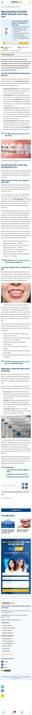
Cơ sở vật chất (5, 648)
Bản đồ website (6, 651)
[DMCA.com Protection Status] (6, 670)
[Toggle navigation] (2, 2)
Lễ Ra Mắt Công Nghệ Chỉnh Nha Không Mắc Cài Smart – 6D (7, 531)
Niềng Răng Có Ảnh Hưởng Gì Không (17, 474)
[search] (30, 2)
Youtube (5, 667)
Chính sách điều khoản (7, 643)
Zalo (4, 664)
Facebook (26, 484)
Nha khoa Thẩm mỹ (7, 625)
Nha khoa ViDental (6, 646)
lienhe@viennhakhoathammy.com (13, 619)
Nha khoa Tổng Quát (7, 633)
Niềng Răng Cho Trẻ (12, 470)
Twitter (23, 484)
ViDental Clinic (15, 676)
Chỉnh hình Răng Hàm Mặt (8, 628)
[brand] (16, 2)
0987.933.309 (8, 654)
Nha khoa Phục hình (7, 630)
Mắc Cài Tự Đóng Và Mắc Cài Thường (23, 530)
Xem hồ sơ (23, 43)
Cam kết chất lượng (6, 638)
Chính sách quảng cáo (7, 641)
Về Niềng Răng (10, 6)
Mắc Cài (17, 6)
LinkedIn (23, 487)
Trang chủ (3, 6)
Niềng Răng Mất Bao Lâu (19, 133)
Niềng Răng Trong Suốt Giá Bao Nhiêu (17, 476)
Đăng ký (15, 590)
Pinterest (26, 487)
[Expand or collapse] (29, 55)
